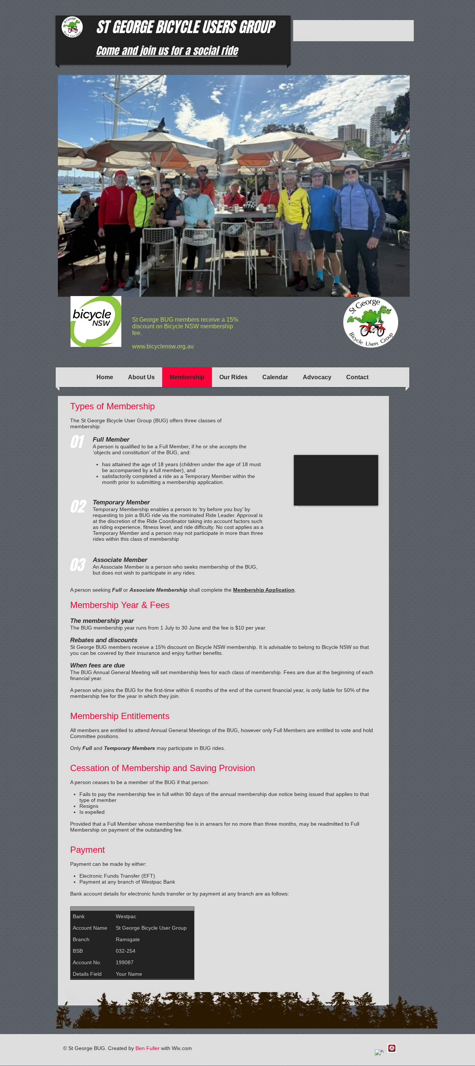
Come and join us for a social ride (167, 50)
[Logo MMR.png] (391, 1048)
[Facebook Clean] (379, 1053)
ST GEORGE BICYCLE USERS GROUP (184, 27)
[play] (391, 290)
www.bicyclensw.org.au (163, 346)
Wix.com (182, 1048)
